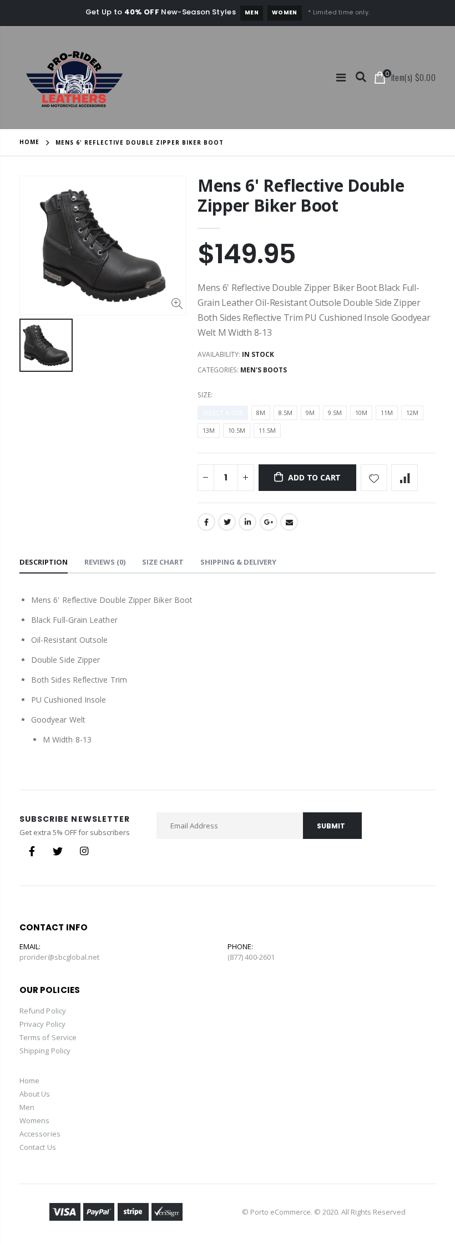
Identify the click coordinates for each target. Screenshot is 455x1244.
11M (387, 412)
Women (284, 12)
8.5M (285, 412)
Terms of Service (48, 1037)
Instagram (84, 851)
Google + (268, 522)
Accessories (39, 1134)
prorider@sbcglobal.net (59, 957)
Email (289, 522)
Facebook (206, 522)
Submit (331, 826)
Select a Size (223, 412)
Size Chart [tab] (163, 562)
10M (361, 412)
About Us (34, 1094)
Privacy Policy (42, 1024)
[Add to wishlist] (374, 477)
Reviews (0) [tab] (104, 562)
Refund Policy (42, 1011)
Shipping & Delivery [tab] (238, 562)
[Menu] (341, 77)
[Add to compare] (404, 477)
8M (260, 412)
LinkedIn (247, 522)
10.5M (236, 430)
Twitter (227, 522)
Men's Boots (263, 370)
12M (412, 412)
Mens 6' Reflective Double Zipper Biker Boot (301, 195)
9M (310, 412)
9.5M (335, 412)
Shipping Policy (44, 1051)
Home (29, 142)
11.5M (267, 430)
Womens (34, 1120)
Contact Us (37, 1147)
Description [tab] (43, 562)
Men (252, 12)
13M (209, 430)
